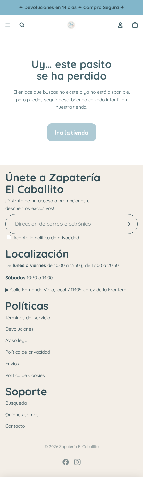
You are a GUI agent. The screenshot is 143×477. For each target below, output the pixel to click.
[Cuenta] (120, 25)
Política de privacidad (27, 352)
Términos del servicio (27, 318)
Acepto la (46, 238)
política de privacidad (57, 238)
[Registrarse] (128, 224)
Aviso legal (16, 340)
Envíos (12, 364)
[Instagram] (77, 462)
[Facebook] (66, 462)
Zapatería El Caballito (79, 446)
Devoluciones (19, 329)
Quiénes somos (22, 415)
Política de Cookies (25, 375)
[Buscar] (22, 25)
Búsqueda (16, 403)
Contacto (15, 426)
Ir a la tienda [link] (71, 132)
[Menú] (7, 25)
